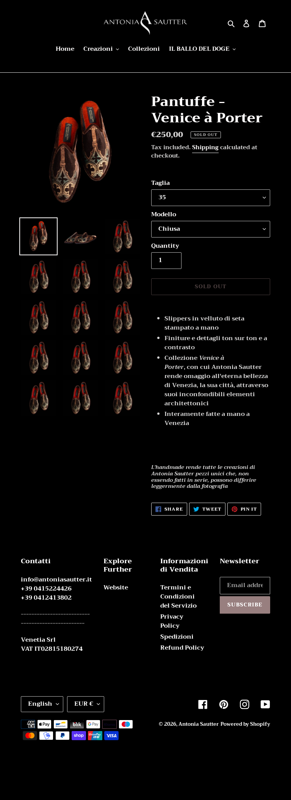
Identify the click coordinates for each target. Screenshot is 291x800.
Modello (163, 214)
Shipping (205, 147)
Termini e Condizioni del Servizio (178, 596)
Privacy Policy (171, 621)
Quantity (165, 245)
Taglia (160, 183)
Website (115, 587)
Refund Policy (182, 647)
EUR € (83, 703)
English (40, 703)
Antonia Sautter (198, 724)
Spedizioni (177, 636)
